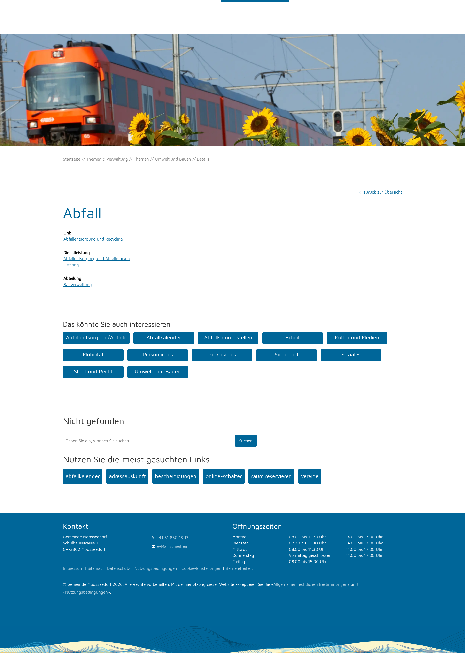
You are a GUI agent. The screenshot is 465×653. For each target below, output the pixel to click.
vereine (309, 476)
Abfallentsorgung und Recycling (93, 239)
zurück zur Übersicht (383, 192)
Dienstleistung (76, 252)
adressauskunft (127, 476)
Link (67, 233)
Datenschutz (118, 568)
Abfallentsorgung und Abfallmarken (96, 258)
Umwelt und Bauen (158, 371)
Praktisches (222, 354)
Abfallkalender (164, 337)
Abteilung (72, 278)
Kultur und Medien (357, 337)
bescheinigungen (175, 476)
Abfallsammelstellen (228, 337)
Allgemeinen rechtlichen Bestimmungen (310, 584)
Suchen (246, 440)
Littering (71, 265)
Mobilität (93, 354)
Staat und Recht (93, 371)
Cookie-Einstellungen (201, 568)
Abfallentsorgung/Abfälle (96, 337)
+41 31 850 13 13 (173, 537)
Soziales (351, 354)
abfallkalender (83, 476)
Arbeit (292, 337)
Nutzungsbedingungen (155, 568)
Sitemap (95, 568)
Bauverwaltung (77, 284)
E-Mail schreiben (172, 546)
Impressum (73, 568)
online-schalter (224, 476)
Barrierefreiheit (239, 568)
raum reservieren (271, 476)
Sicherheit (287, 354)
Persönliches (158, 354)
